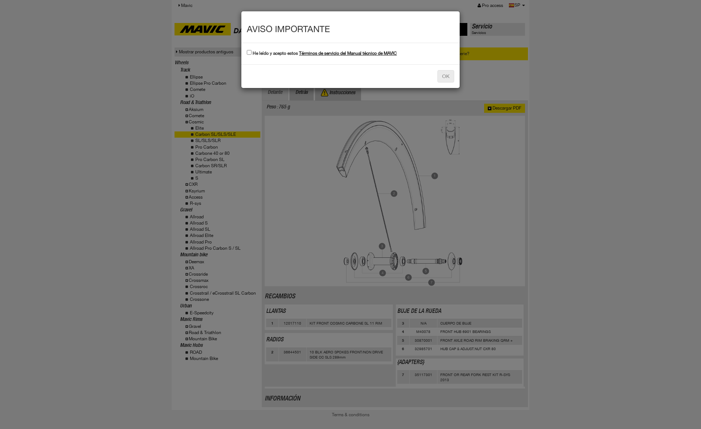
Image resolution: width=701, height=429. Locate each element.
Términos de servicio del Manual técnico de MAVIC (348, 53)
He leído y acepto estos (324, 53)
